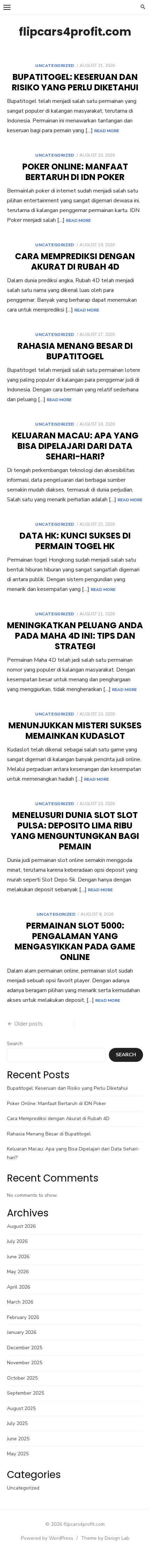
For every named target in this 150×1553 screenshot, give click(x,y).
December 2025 (24, 1347)
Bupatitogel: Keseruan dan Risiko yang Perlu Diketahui (75, 82)
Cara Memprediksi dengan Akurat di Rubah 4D (75, 261)
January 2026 (21, 1332)
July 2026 (17, 1241)
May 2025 (18, 1453)
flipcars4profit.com (75, 31)
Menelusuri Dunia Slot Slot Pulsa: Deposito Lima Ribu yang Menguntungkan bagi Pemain (75, 830)
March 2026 (20, 1302)
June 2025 (18, 1438)
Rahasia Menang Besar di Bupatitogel (75, 351)
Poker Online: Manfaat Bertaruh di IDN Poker (75, 172)
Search (15, 1043)
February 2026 (23, 1317)
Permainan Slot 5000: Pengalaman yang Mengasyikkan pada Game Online (75, 941)
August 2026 (21, 1226)
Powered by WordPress (47, 1538)
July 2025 (17, 1423)
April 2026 (18, 1287)
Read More (106, 131)
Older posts (28, 1023)
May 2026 (18, 1271)
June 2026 (18, 1256)
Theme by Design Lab (105, 1538)
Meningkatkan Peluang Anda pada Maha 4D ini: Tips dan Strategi (75, 636)
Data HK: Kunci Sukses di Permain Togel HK (75, 541)
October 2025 (22, 1378)
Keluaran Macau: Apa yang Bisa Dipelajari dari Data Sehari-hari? (75, 446)
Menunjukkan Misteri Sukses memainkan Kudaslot (75, 731)
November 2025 (24, 1362)
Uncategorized (54, 65)
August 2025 (21, 1408)
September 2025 (25, 1393)
